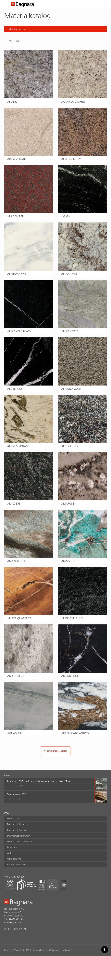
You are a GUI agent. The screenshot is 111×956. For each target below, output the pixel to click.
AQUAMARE (14, 733)
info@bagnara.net (12, 922)
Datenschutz (13, 818)
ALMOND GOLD (71, 388)
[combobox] (55, 29)
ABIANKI (12, 101)
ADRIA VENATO (16, 159)
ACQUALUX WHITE (73, 101)
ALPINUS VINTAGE (18, 446)
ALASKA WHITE (70, 274)
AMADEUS (13, 503)
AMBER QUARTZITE (19, 618)
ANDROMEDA (15, 676)
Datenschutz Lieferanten (18, 835)
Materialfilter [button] (15, 41)
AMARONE (68, 503)
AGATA (65, 216)
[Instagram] (11, 936)
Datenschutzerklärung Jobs (19, 841)
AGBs (9, 853)
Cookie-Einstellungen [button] (17, 864)
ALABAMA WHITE (18, 274)
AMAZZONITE (69, 561)
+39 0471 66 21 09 (15, 919)
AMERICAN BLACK (72, 618)
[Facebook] (6, 936)
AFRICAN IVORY (71, 159)
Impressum (12, 847)
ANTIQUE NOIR (70, 676)
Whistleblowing (14, 858)
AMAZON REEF (16, 561)
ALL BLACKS (14, 388)
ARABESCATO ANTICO (75, 733)
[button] (49, 784)
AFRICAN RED (15, 216)
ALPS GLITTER (69, 446)
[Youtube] (23, 936)
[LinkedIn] (17, 936)
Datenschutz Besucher (17, 824)
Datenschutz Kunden (16, 830)
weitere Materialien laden (55, 750)
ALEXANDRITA (70, 331)
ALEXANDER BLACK (19, 331)
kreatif (68, 950)
